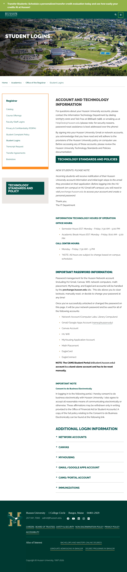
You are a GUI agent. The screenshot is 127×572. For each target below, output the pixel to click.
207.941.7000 (33, 518)
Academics (16, 83)
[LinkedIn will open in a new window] (78, 518)
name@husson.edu (102, 322)
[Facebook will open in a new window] (67, 518)
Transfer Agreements (15, 153)
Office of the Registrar (35, 83)
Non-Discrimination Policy (89, 526)
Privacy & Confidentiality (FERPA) (21, 128)
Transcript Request (14, 146)
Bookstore (11, 159)
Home (5, 83)
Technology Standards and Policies (87, 159)
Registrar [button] (11, 100)
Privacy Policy (112, 526)
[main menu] (120, 15)
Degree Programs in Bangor (99, 548)
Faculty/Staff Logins (15, 122)
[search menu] (115, 14)
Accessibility (32, 532)
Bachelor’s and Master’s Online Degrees (81, 542)
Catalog (9, 109)
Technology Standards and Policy (20, 188)
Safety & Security (65, 526)
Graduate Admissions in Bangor (66, 548)
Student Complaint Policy (17, 134)
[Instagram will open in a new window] (83, 518)
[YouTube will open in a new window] (73, 518)
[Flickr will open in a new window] (88, 518)
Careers (30, 526)
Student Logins (13, 140)
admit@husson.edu (52, 518)
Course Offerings (13, 115)
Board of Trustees (45, 526)
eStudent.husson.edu (102, 363)
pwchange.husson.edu (71, 191)
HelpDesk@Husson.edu (68, 123)
